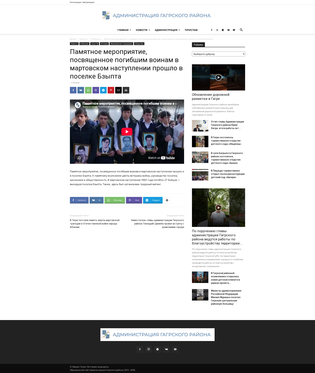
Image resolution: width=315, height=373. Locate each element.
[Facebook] (211, 30)
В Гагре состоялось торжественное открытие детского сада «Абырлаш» (226, 140)
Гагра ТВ (94, 43)
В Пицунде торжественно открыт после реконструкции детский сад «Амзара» (228, 174)
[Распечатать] (126, 90)
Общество (139, 43)
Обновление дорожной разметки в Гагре (211, 97)
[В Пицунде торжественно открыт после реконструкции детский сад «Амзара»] (200, 175)
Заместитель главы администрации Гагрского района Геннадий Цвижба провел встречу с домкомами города (157, 224)
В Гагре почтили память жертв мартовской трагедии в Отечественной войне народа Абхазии (94, 224)
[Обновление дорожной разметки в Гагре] (218, 77)
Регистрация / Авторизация (82, 2)
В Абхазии (96, 39)
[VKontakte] (228, 30)
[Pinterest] (111, 90)
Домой (73, 39)
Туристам (191, 29)
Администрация (166, 29)
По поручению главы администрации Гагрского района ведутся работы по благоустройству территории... (217, 237)
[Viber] (96, 90)
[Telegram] (222, 30)
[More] (167, 200)
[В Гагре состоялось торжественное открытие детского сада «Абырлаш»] (200, 141)
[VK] (80, 90)
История (104, 43)
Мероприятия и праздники (121, 43)
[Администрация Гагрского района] (157, 15)
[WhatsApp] (88, 90)
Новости (141, 29)
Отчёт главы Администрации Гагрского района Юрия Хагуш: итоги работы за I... (227, 125)
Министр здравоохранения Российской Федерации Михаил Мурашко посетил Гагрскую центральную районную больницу (226, 297)
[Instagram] (217, 30)
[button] (241, 30)
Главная (122, 29)
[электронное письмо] (118, 90)
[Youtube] (233, 30)
